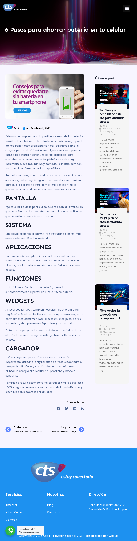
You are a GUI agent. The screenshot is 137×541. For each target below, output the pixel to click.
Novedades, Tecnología (107, 333)
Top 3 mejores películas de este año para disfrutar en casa (111, 116)
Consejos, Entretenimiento (107, 237)
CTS (105, 126)
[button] (126, 8)
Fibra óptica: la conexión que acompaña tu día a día (110, 316)
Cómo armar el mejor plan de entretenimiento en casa (110, 220)
